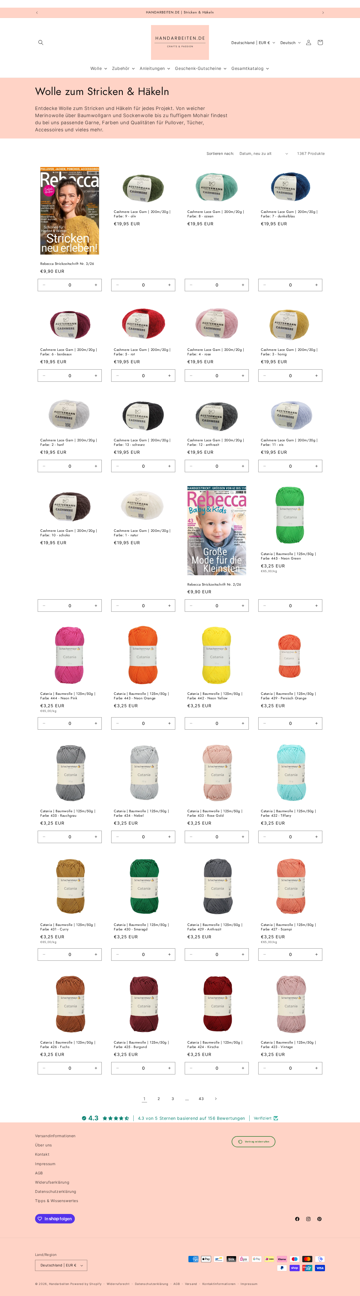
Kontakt (42, 1154)
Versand (191, 1284)
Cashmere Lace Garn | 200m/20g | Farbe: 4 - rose (215, 352)
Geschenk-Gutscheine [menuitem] (198, 68)
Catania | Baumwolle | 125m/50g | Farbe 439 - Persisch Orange (288, 696)
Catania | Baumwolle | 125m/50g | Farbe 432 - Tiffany (288, 813)
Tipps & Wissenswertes (56, 1200)
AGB (39, 1173)
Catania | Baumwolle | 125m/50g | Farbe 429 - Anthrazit (214, 927)
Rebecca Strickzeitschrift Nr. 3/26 (67, 264)
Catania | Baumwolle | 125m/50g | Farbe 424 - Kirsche (214, 1044)
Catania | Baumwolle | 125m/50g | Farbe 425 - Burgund (141, 1044)
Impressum (45, 1163)
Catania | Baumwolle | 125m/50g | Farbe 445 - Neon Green (288, 556)
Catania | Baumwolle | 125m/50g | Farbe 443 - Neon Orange (141, 696)
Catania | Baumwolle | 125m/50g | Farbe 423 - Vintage (288, 1044)
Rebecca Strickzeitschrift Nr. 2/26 (214, 584)
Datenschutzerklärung (55, 1191)
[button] (41, 42)
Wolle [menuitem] (96, 68)
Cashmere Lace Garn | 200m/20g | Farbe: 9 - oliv (142, 214)
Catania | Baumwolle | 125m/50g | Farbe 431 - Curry (67, 927)
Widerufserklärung (52, 1182)
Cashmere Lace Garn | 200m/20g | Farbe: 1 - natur (142, 533)
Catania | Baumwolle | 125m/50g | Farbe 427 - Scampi (288, 927)
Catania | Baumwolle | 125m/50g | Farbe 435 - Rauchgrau (67, 813)
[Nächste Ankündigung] (323, 13)
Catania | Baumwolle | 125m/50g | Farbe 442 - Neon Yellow (214, 696)
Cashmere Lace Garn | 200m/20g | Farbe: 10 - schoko (68, 533)
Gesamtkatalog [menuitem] (247, 68)
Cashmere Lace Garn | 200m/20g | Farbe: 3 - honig (289, 352)
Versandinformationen (55, 1136)
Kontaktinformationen (219, 1284)
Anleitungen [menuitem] (152, 68)
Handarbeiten (59, 1284)
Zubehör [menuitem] (121, 68)
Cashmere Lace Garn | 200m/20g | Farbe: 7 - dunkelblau (289, 214)
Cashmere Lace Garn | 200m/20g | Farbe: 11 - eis (289, 442)
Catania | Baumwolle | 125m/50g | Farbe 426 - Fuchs (67, 1044)
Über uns (43, 1145)
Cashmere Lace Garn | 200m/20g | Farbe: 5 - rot (142, 352)
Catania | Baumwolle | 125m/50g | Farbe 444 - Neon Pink (67, 696)
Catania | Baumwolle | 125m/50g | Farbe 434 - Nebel (141, 813)
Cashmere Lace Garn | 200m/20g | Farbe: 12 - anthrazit (215, 442)
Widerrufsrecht (118, 1284)
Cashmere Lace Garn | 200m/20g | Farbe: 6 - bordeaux (68, 352)
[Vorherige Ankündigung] (37, 13)
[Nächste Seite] (215, 1098)
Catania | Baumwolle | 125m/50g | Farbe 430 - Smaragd (141, 927)
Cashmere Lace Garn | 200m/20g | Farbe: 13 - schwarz (142, 442)
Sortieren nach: (220, 153)
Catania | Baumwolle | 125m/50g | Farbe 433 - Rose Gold (214, 813)
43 (201, 1098)
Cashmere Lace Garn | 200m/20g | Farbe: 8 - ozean (215, 214)
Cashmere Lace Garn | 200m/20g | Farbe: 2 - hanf (68, 442)
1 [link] (144, 1098)
